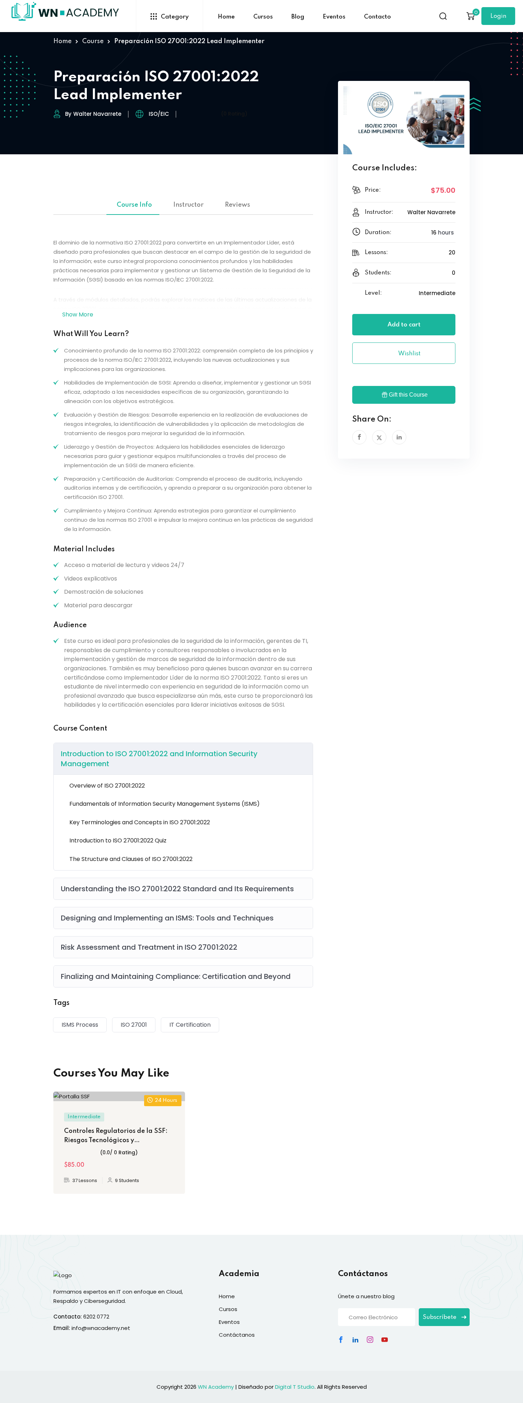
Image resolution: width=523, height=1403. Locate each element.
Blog (297, 17)
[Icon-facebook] (340, 1339)
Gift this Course (408, 395)
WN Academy (216, 1387)
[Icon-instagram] (370, 1339)
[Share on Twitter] (379, 437)
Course (93, 41)
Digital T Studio (295, 1387)
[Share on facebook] (359, 437)
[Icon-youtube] (384, 1339)
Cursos (263, 17)
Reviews (237, 205)
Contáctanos (237, 1334)
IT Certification (190, 1025)
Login (498, 16)
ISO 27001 (134, 1025)
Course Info (134, 205)
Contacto (377, 17)
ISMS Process (80, 1025)
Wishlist (409, 354)
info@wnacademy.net (101, 1328)
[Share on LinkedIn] (399, 437)
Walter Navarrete (97, 114)
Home (226, 17)
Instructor (188, 205)
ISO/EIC (159, 114)
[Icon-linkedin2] (355, 1339)
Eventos (334, 17)
